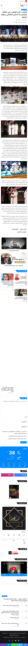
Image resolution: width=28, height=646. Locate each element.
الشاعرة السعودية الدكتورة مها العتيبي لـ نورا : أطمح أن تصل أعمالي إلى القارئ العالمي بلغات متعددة (7, 283)
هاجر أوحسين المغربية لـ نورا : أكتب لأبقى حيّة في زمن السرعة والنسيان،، (21, 298)
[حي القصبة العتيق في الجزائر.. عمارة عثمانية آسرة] (23, 625)
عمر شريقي (22, 229)
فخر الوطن (14, 229)
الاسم (25, 416)
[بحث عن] (26, 5)
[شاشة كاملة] (2, 575)
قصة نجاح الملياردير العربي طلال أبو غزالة (11, 605)
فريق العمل (16, 637)
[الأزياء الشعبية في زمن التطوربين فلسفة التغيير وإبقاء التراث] (21, 276)
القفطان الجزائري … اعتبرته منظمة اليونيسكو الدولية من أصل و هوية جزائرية (15, 600)
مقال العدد (11, 637)
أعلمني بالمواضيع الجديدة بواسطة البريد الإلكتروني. (17, 438)
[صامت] (4, 575)
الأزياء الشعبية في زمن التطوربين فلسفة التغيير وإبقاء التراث (21, 283)
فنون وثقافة (24, 9)
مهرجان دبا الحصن (21, 232)
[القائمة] (1, 5)
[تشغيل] (25, 575)
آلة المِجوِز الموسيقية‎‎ (14, 617)
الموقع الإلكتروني (24, 426)
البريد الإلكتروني (24, 421)
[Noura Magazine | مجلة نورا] (22, 5)
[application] (14, 568)
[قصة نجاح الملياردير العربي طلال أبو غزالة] (23, 607)
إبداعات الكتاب (6, 637)
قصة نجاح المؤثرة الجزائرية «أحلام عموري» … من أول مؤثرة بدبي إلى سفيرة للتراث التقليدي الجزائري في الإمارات (10, 612)
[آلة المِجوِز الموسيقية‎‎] (23, 619)
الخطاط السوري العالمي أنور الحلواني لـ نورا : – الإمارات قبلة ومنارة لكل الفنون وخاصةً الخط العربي (7, 389)
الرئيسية (23, 637)
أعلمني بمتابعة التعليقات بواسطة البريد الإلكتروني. (17, 436)
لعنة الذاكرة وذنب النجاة (20, 1)
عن (20, 637)
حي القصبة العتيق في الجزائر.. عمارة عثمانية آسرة (10, 624)
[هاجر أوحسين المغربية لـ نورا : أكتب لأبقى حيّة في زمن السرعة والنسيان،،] (21, 292)
